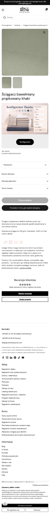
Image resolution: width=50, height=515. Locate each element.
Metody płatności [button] (9, 181)
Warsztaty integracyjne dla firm (14, 432)
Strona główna (7, 25)
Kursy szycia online (9, 416)
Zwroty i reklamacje (9, 375)
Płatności (5, 382)
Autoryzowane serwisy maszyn (14, 379)
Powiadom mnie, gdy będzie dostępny (25, 208)
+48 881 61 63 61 (8, 338)
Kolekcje (17, 25)
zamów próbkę (25, 268)
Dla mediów (6, 466)
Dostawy (5, 385)
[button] (46, 10)
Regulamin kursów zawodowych (14, 428)
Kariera (4, 469)
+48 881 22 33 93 (9, 334)
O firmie (5, 449)
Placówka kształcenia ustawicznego (16, 425)
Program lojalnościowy (11, 398)
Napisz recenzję (25, 293)
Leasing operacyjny (9, 391)
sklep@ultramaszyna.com (12, 342)
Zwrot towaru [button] (7, 188)
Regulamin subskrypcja (11, 404)
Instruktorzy (6, 459)
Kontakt (5, 453)
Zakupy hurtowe (8, 401)
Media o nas (6, 462)
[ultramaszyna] (24, 9)
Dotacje (5, 472)
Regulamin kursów (9, 422)
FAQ (3, 475)
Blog (3, 446)
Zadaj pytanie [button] (25, 299)
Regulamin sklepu (8, 369)
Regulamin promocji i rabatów (14, 395)
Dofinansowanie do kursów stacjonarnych (18, 435)
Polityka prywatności (10, 456)
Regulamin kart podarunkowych (14, 372)
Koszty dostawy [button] (8, 174)
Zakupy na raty (7, 388)
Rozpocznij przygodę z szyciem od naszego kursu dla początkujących (25, 2)
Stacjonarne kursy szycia (12, 419)
